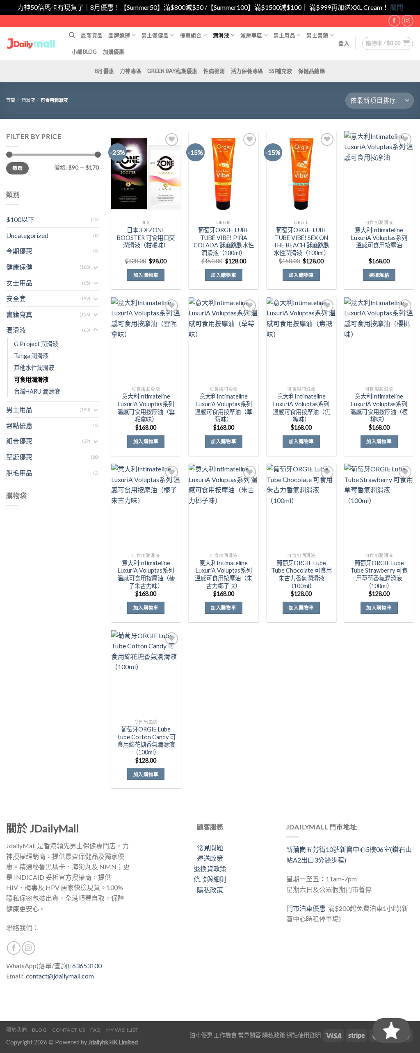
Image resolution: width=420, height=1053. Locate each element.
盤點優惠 (19, 425)
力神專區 (131, 71)
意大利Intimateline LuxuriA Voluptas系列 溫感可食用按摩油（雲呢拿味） (146, 408)
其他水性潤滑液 (34, 367)
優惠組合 (191, 35)
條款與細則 (210, 879)
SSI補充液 (280, 71)
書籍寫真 (19, 314)
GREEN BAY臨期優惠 (172, 71)
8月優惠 (104, 71)
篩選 (17, 168)
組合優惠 (19, 441)
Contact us (68, 1030)
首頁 (10, 100)
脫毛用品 (19, 473)
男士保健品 (155, 35)
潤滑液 (221, 35)
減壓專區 (251, 35)
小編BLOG (84, 51)
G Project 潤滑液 (36, 343)
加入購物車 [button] (146, 275)
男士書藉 (317, 35)
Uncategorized (27, 235)
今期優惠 (19, 251)
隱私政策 (210, 890)
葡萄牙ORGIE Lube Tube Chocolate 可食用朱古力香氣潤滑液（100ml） (301, 574)
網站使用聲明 (303, 1035)
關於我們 (16, 1030)
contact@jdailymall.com (60, 976)
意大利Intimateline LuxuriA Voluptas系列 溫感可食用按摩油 (379, 237)
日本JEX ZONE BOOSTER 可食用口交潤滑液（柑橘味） (146, 237)
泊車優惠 (200, 1035)
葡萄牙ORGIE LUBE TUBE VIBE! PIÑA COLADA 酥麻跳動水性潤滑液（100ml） (224, 241)
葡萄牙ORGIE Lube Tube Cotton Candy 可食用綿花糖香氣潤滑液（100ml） (146, 741)
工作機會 (225, 1035)
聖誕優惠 (19, 457)
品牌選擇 (119, 35)
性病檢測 (214, 71)
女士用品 (19, 283)
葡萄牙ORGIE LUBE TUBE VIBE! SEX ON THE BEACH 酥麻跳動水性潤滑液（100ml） (301, 241)
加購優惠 (114, 51)
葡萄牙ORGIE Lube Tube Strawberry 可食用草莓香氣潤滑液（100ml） (379, 574)
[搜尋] (72, 35)
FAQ (95, 1030)
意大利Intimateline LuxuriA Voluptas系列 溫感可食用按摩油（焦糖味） (301, 408)
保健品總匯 (311, 71)
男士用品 (284, 35)
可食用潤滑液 (31, 379)
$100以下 (20, 219)
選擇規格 (379, 275)
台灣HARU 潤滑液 (37, 391)
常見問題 (210, 847)
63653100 (87, 965)
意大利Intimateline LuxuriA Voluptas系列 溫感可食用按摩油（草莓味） (223, 408)
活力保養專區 (247, 71)
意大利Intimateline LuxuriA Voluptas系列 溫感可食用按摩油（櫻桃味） (379, 408)
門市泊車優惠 (307, 908)
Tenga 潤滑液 (31, 355)
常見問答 (249, 1035)
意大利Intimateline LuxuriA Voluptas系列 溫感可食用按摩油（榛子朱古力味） (146, 574)
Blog (39, 1030)
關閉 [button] (396, 7)
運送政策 (210, 858)
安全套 (16, 298)
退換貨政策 (210, 868)
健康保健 (19, 267)
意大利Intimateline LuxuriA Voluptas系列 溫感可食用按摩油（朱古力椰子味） (223, 574)
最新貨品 (92, 35)
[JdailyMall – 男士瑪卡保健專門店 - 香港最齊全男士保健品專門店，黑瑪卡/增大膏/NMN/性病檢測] (31, 43)
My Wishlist (122, 1030)
